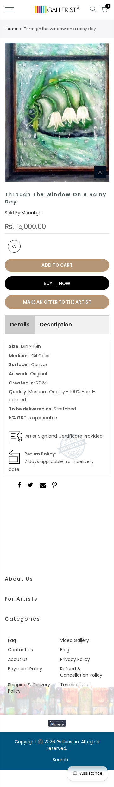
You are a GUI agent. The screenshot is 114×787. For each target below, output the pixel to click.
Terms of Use (75, 684)
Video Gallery (74, 640)
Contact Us (20, 650)
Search (60, 760)
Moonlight (32, 213)
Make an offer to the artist (57, 302)
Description (56, 324)
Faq (12, 640)
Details (20, 324)
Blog (64, 650)
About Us (18, 659)
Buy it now (57, 283)
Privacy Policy (75, 659)
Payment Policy (25, 669)
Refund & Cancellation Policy (81, 672)
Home (11, 29)
